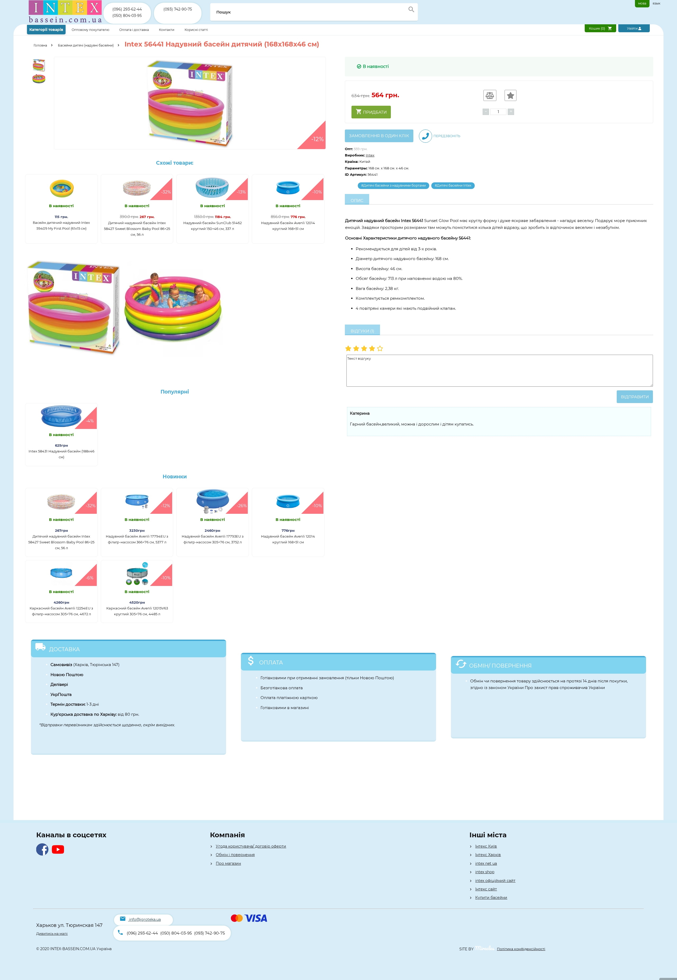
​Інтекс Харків (488, 854)
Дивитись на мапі (52, 933)
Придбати (374, 112)
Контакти (167, 30)
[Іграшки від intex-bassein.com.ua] (65, 23)
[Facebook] (43, 854)
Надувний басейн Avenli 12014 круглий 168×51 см (288, 226)
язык (656, 3)
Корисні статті (196, 30)
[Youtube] (59, 854)
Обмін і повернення (235, 854)
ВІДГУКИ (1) (362, 331)
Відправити (635, 396)
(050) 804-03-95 (127, 15)
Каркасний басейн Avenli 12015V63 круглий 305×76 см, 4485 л (137, 611)
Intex (370, 155)
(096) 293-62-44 (127, 9)
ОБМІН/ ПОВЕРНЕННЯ (500, 666)
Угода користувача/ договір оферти (251, 846)
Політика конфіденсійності (521, 949)
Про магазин (228, 863)
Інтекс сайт (486, 889)
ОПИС (357, 200)
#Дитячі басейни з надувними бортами (393, 185)
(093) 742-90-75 (177, 9)
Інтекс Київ (486, 846)
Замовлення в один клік (379, 135)
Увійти (632, 28)
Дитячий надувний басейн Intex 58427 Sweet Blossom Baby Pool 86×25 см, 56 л (137, 229)
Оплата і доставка (134, 30)
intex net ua (486, 863)
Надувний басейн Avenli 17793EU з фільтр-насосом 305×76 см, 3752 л (213, 539)
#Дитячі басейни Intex (453, 185)
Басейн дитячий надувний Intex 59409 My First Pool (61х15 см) (61, 225)
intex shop (484, 872)
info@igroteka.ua (145, 919)
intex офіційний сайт (495, 880)
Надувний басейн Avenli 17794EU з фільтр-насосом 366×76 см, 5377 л (137, 539)
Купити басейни (491, 897)
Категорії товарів (46, 29)
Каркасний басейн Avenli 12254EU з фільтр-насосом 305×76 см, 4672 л (61, 611)
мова (642, 3)
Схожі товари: (174, 163)
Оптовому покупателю (91, 30)
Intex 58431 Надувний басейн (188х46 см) (61, 454)
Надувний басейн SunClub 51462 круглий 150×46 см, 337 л (212, 226)
